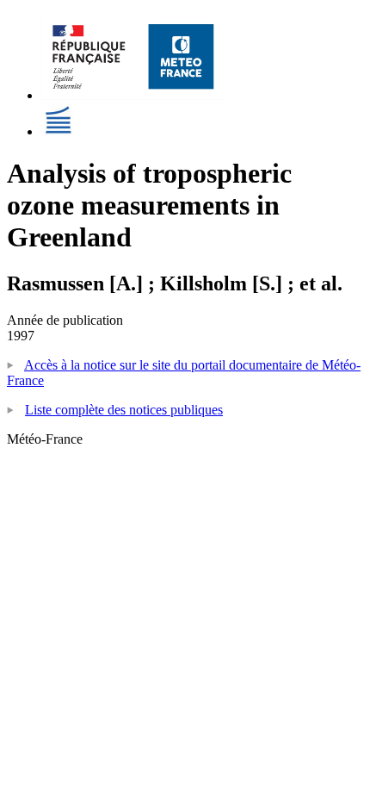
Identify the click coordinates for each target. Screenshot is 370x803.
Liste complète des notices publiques (124, 409)
